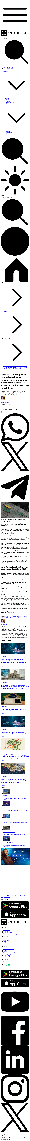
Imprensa (5, 959)
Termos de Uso (6, 950)
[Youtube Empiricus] (15, 1015)
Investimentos (4, 371)
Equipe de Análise (10, 99)
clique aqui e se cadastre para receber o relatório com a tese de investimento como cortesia (14, 617)
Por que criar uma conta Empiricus (11, 934)
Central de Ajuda (10, 102)
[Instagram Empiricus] (15, 1102)
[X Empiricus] (15, 1131)
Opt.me (8, 101)
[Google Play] (15, 909)
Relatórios (8, 133)
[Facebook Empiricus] (15, 1044)
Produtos (8, 98)
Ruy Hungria (5, 402)
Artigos (8, 131)
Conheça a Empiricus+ (8, 67)
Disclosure (5, 951)
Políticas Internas (7, 955)
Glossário (5, 944)
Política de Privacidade (8, 949)
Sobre (4, 69)
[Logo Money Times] (7, 964)
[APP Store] (15, 918)
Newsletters (9, 132)
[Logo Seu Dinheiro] (7, 965)
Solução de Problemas (8, 958)
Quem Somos (6, 930)
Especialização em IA (8, 68)
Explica (8, 135)
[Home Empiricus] (15, 36)
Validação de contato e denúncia (10, 952)
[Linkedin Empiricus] (15, 1073)
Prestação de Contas (8, 954)
